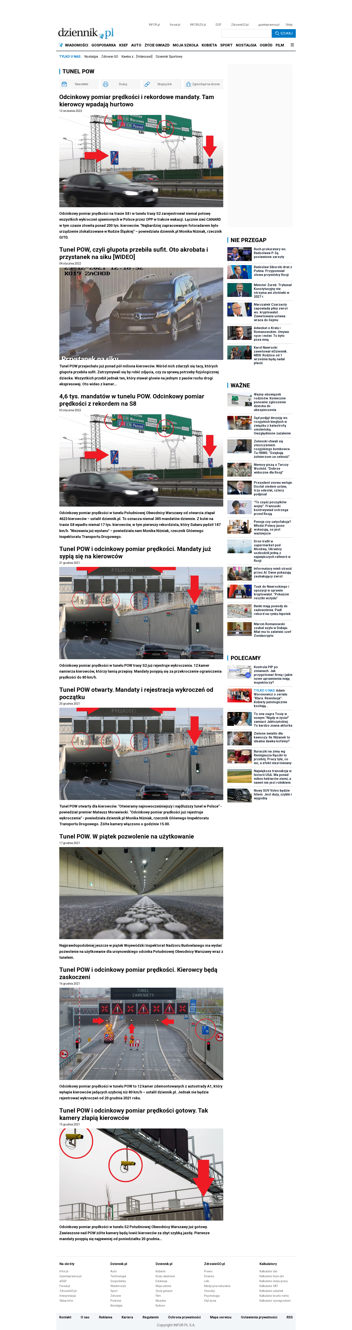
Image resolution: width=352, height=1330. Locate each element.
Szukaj (286, 33)
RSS (290, 1317)
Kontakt (65, 1317)
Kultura (160, 1305)
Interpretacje (67, 1295)
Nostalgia (91, 56)
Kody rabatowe (165, 1276)
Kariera (127, 1317)
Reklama (105, 1317)
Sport (114, 1291)
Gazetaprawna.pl (70, 1276)
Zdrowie (115, 1295)
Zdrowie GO (109, 56)
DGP (218, 24)
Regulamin (151, 1317)
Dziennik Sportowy (169, 56)
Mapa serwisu (220, 1317)
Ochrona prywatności (184, 1317)
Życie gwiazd (164, 1291)
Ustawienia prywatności (259, 1317)
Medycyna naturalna (217, 1286)
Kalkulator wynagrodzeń (275, 1300)
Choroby (209, 1291)
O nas (85, 1317)
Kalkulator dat (268, 1271)
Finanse (209, 1276)
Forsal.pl (64, 1286)
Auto (113, 1271)
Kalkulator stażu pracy (274, 1281)
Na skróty (66, 1264)
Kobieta (160, 1271)
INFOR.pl (154, 24)
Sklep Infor (66, 1300)
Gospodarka (118, 1281)
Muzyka (161, 1300)
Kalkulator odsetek (271, 1291)
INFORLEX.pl (198, 24)
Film (158, 1295)
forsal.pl (175, 24)
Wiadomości (118, 1286)
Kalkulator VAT (269, 1286)
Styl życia (210, 1300)
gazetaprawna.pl (268, 24)
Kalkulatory (268, 1264)
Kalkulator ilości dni (272, 1276)
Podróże (115, 1300)
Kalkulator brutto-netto (274, 1295)
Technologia (118, 1276)
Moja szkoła (163, 1286)
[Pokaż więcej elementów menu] (292, 45)
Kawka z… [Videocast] (136, 56)
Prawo (208, 1271)
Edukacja (161, 1281)
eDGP (63, 1281)
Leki (206, 1281)
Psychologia (212, 1295)
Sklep (289, 24)
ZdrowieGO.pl (240, 24)
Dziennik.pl (118, 1264)
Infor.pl (63, 1271)
